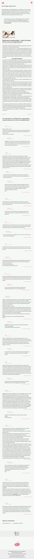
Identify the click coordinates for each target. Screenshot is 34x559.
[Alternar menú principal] (31, 3)
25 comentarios (5, 43)
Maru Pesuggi (9, 181)
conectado (11, 523)
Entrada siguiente (30, 114)
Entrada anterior (4, 114)
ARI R (5, 221)
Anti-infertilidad (11, 43)
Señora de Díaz (8, 231)
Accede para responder (28, 135)
